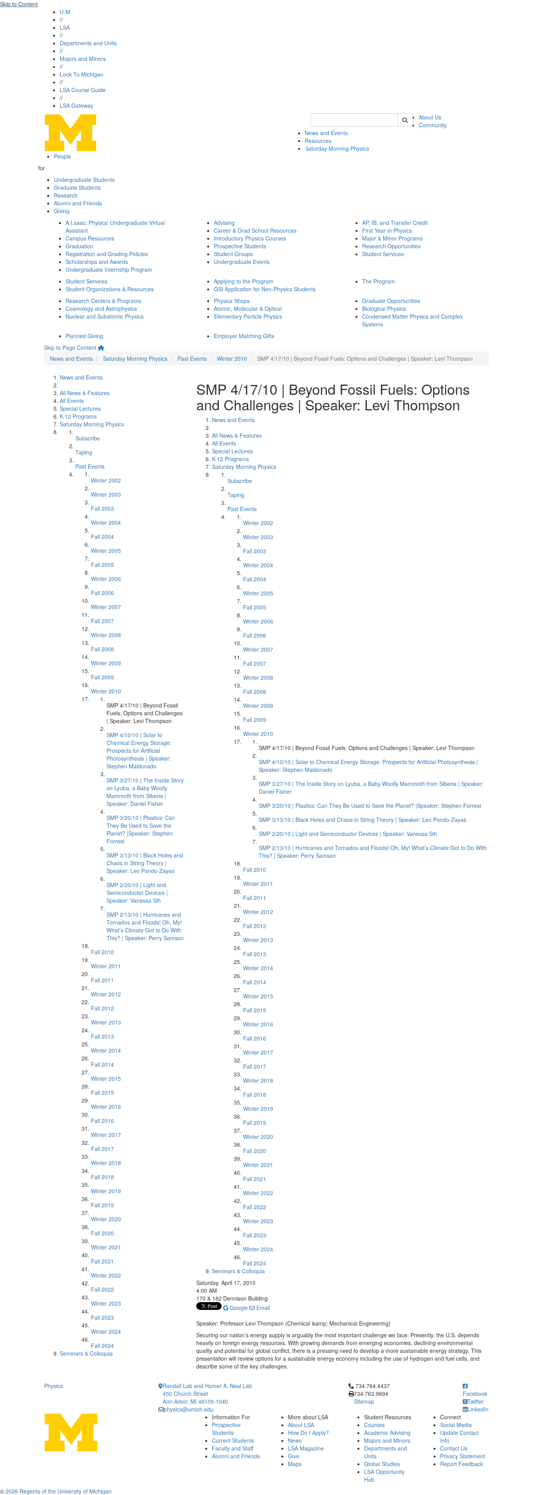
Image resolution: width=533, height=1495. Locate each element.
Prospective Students (240, 246)
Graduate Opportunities (391, 301)
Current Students (233, 1440)
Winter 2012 (106, 994)
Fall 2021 (102, 1261)
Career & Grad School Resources (255, 230)
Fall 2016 (102, 1120)
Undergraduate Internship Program (109, 269)
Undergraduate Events (242, 262)
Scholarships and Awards (97, 262)
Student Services (383, 254)
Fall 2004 (102, 536)
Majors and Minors (83, 58)
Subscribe (87, 438)
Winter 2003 (106, 494)
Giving (61, 211)
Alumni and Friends (78, 203)
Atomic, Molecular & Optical (248, 308)
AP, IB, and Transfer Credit (395, 222)
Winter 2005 (106, 550)
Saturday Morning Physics (337, 148)
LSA (65, 27)
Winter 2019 (106, 1191)
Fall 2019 (102, 1205)
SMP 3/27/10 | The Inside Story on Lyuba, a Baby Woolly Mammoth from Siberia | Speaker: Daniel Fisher (145, 791)
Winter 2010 (232, 358)
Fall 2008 (102, 649)
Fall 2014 (102, 1064)
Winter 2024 (106, 1331)
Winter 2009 (106, 663)
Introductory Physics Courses (250, 238)
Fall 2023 (102, 1317)
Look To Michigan (81, 74)
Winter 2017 (106, 1135)
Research (66, 195)
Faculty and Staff (232, 1448)
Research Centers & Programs (103, 301)
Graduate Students (77, 187)
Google (238, 1307)
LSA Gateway (76, 105)
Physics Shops (232, 301)
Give (293, 1456)
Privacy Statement (462, 1456)
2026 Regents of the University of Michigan (58, 1491)
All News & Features (85, 393)
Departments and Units (88, 43)
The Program (378, 281)
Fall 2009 (102, 677)
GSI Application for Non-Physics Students (265, 289)
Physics (53, 1386)
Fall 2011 (102, 980)
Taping (83, 452)
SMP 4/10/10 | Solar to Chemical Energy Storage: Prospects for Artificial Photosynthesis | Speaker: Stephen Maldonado (139, 750)
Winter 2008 (106, 635)
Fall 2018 (102, 1177)
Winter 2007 (106, 607)
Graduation (79, 246)
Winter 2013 (106, 1022)
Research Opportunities (391, 246)
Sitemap (364, 1401)
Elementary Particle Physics (248, 316)
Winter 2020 (106, 1219)
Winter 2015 (106, 1078)
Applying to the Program (244, 281)
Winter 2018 (106, 1163)
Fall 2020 (102, 1233)
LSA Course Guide (83, 90)
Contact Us (453, 1448)
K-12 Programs (78, 416)
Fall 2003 (102, 508)
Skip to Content (19, 4)
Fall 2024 (102, 1345)
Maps (295, 1464)
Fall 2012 (102, 1008)
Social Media (456, 1425)
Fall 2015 (102, 1092)
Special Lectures (80, 408)
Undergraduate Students (84, 180)
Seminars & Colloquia (86, 1353)
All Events (72, 400)
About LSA (301, 1425)
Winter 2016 (106, 1106)
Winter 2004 (106, 522)
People (62, 156)
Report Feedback (461, 1464)
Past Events (192, 358)
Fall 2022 (102, 1289)
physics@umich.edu (188, 1409)
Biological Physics (384, 308)
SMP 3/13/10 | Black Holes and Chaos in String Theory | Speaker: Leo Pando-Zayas (145, 863)
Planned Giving (84, 336)
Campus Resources (90, 238)
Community (433, 125)
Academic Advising (387, 1432)
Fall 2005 (102, 564)
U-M (65, 12)
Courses (374, 1425)
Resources (318, 140)
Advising (224, 222)
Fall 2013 (102, 1036)
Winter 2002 (106, 480)
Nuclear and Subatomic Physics (105, 316)
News (295, 1440)
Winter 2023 (106, 1303)
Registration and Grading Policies (107, 254)
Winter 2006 (106, 579)
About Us (430, 117)
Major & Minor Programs (392, 238)
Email (262, 1307)
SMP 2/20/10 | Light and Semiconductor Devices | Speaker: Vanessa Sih (137, 892)
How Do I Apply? (308, 1432)
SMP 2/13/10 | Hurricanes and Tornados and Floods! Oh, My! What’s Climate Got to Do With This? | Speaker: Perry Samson (145, 926)
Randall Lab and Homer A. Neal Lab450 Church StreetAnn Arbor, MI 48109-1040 (207, 1393)
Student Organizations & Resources (110, 289)
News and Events (326, 133)
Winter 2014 (106, 1050)
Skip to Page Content (70, 347)
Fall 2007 (102, 621)
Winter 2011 (106, 966)
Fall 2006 (102, 593)
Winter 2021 (106, 1247)
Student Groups (233, 254)
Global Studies (382, 1464)
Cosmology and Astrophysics (101, 308)
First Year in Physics (387, 230)
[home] (101, 347)
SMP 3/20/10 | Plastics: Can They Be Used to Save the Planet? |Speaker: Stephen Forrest (141, 829)
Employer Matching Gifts (244, 336)
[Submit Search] (405, 120)
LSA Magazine (306, 1448)
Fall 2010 (102, 952)
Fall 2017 (102, 1149)
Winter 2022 (106, 1275)
